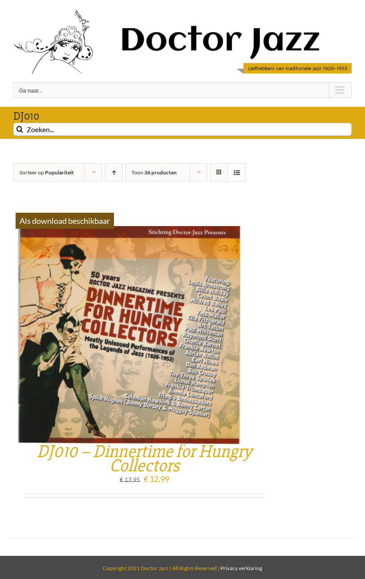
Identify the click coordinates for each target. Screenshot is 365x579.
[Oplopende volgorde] (113, 172)
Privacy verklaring (241, 568)
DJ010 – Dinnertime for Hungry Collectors (144, 459)
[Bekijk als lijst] (236, 172)
